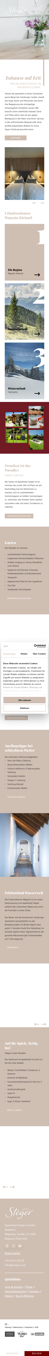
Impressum (28, 1327)
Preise (29, 1287)
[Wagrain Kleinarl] (10, 1334)
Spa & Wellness (25, 1296)
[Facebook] (13, 1246)
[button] (16, 137)
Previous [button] (34, 203)
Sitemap (8, 1327)
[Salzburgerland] (22, 1334)
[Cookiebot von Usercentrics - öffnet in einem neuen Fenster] (34, 646)
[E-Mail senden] (42, 45)
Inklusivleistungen (15, 1291)
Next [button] (42, 203)
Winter (9, 1296)
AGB (36, 1327)
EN (9, 1317)
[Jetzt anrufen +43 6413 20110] (42, 49)
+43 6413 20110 (14, 1260)
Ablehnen (24, 708)
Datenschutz (17, 1327)
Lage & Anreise (13, 1287)
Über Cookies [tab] (39, 653)
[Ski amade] (37, 1334)
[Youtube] (20, 1246)
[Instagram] (7, 1246)
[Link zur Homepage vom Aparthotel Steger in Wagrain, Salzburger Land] (16, 14)
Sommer (34, 1291)
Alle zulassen (24, 700)
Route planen (12, 1253)
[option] (24, 173)
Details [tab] (24, 653)
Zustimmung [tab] (9, 653)
